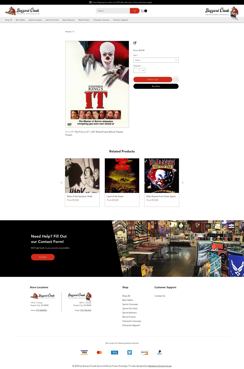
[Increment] (143, 70)
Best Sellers (127, 300)
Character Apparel (131, 325)
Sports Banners (129, 312)
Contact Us (160, 296)
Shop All (126, 296)
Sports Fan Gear (130, 308)
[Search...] (135, 10)
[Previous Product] (61, 182)
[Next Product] (182, 182)
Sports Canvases (130, 304)
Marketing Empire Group (160, 366)
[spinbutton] (139, 70)
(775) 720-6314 (85, 310)
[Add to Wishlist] (176, 79)
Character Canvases (131, 321)
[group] (122, 182)
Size (135, 55)
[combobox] (156, 60)
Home (68, 31)
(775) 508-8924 (41, 310)
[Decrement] (135, 70)
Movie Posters (129, 317)
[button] (144, 10)
